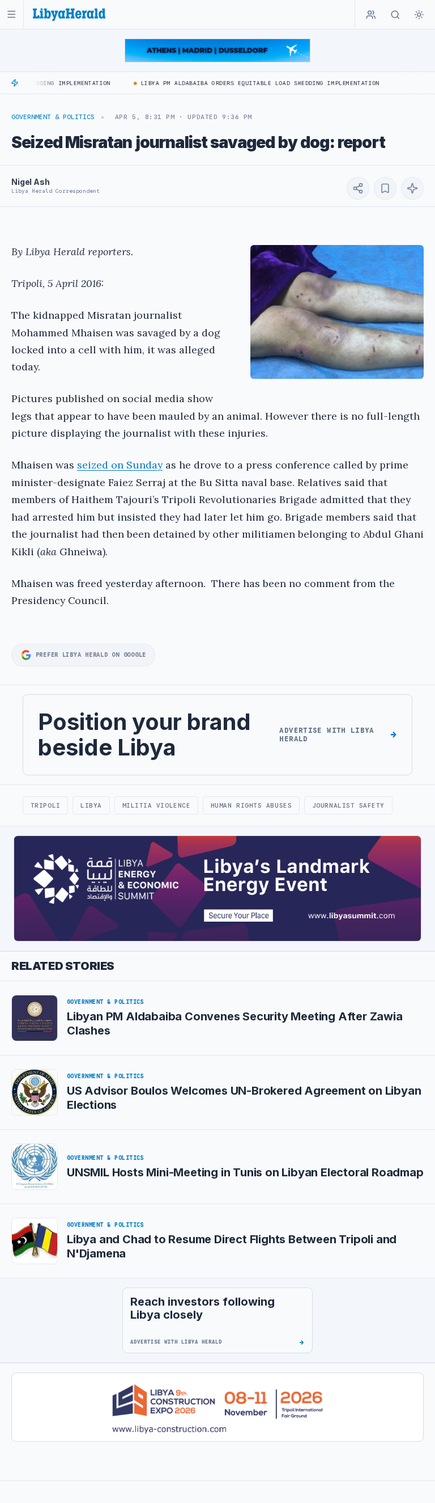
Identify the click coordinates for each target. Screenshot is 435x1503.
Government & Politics (53, 117)
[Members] (371, 14)
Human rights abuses (251, 805)
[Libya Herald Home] (69, 14)
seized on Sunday (120, 464)
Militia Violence (156, 805)
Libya (91, 805)
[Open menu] (11, 14)
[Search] (395, 14)
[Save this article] (385, 188)
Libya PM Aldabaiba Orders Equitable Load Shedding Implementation (250, 83)
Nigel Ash (30, 182)
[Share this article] (358, 188)
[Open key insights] (412, 188)
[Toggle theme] (419, 14)
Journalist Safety (348, 805)
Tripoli (46, 805)
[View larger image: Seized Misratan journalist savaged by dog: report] (337, 312)
